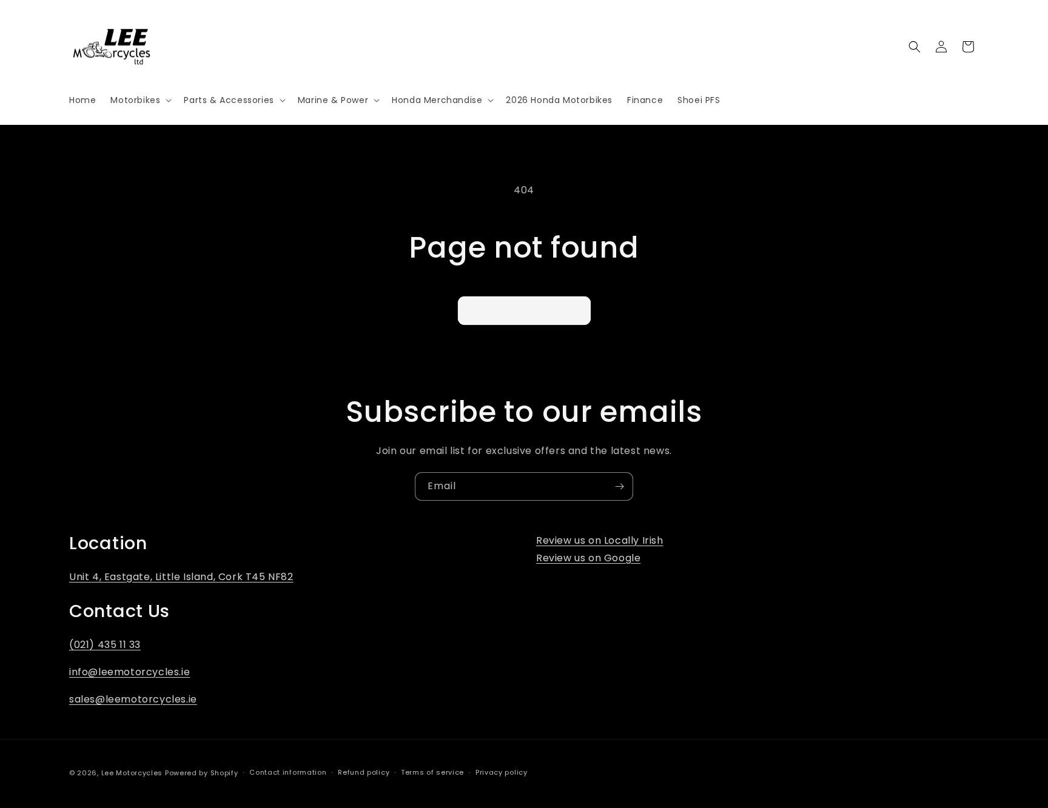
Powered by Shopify (201, 773)
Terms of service (432, 772)
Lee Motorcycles (132, 773)
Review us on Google (588, 558)
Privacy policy (501, 772)
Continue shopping (524, 310)
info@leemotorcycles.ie (129, 672)
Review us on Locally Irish (599, 540)
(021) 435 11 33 (105, 645)
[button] (139, 100)
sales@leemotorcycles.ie (133, 699)
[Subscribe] (619, 486)
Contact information (287, 772)
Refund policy (363, 772)
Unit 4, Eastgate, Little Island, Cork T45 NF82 (181, 577)
